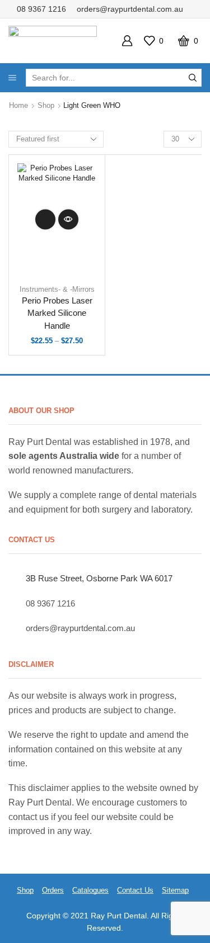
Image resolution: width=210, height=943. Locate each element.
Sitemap (175, 890)
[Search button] (192, 77)
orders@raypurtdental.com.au (130, 8)
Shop (46, 105)
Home (18, 105)
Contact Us (135, 890)
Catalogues (90, 890)
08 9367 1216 (41, 8)
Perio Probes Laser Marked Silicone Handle (57, 313)
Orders (53, 890)
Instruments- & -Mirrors (57, 289)
